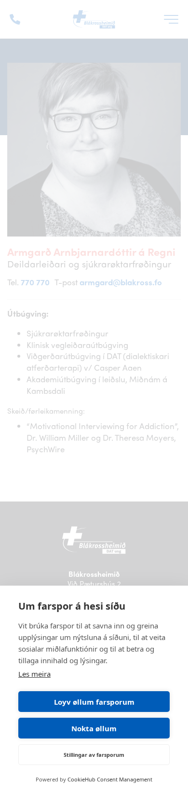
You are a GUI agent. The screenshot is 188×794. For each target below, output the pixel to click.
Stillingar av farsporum (94, 754)
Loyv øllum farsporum (94, 702)
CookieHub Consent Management (109, 779)
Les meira (34, 674)
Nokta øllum (94, 728)
